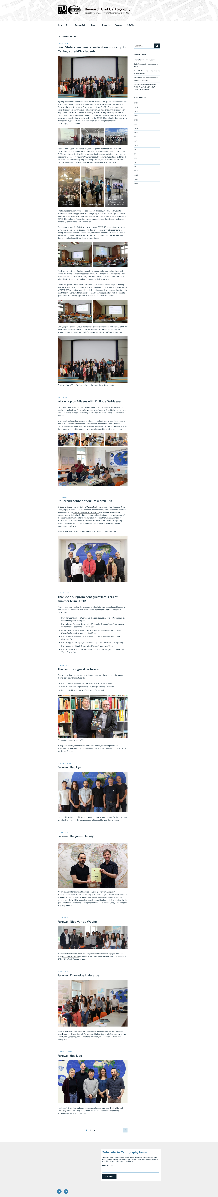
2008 (136, 179)
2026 (136, 103)
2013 (135, 158)
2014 (135, 154)
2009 (136, 175)
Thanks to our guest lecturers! (78, 669)
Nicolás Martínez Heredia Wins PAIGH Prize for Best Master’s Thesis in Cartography (145, 87)
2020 (136, 128)
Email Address (107, 1165)
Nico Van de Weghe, (70, 956)
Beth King (89, 113)
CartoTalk (81, 954)
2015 (135, 149)
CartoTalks (130, 25)
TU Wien (127, 13)
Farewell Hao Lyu (69, 767)
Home (59, 25)
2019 (135, 133)
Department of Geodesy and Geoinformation (104, 13)
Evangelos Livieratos (71, 1034)
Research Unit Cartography (108, 9)
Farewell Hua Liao (69, 1055)
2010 (136, 171)
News (68, 25)
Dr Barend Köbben (65, 507)
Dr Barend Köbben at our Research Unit (84, 501)
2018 (135, 137)
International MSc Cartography (86, 512)
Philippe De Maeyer (85, 410)
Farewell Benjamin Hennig (75, 836)
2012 (135, 162)
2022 (135, 120)
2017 (135, 141)
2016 (135, 145)
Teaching (118, 25)
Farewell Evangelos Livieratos (78, 975)
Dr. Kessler (102, 110)
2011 (135, 167)
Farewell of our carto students (144, 60)
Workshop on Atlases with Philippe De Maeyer (89, 401)
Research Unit (80, 25)
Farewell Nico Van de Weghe (77, 921)
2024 (136, 111)
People (93, 25)
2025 (136, 107)
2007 (136, 184)
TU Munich (82, 817)
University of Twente (95, 507)
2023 (136, 116)
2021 (135, 124)
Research (105, 25)
